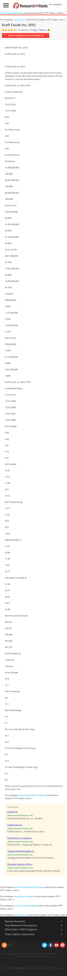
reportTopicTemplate (23, 896)
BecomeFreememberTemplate (28, 887)
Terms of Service (35, 956)
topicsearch (19, 19)
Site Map (49, 956)
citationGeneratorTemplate (31, 795)
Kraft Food (12, 811)
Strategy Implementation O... (21, 851)
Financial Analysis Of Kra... (20, 864)
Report (43, 29)
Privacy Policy (20, 956)
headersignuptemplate (11, 12)
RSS (10, 945)
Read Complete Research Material (25, 35)
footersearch (20, 914)
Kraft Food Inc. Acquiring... (19, 838)
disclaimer (20, 967)
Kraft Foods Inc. (14, 824)
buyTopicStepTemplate (24, 905)
